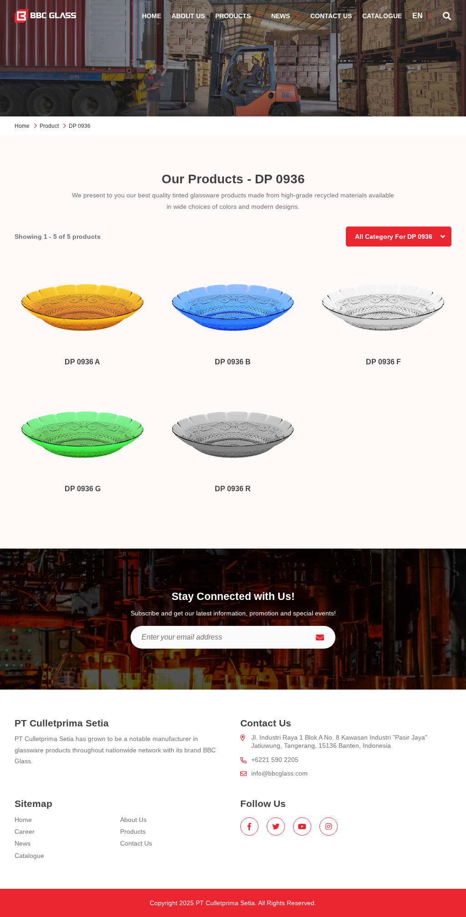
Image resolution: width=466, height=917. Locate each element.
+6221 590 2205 (275, 759)
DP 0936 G (83, 489)
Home (22, 126)
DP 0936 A (82, 362)
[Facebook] (249, 826)
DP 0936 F (383, 362)
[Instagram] (328, 826)
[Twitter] (276, 826)
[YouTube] (302, 826)
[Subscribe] (320, 637)
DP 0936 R (233, 489)
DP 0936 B (233, 362)
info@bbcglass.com (279, 773)
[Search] (446, 15)
